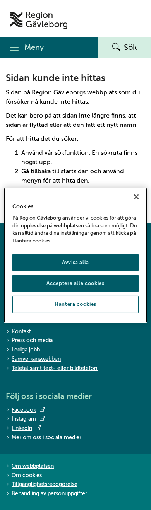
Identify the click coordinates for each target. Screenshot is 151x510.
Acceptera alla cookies (75, 283)
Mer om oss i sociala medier (46, 437)
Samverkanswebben (36, 359)
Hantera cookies (75, 304)
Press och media (32, 340)
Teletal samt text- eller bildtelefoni (55, 368)
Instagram (24, 419)
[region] (76, 254)
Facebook (24, 410)
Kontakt (21, 331)
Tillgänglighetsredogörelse (44, 484)
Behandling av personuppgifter (49, 493)
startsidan (75, 171)
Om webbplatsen (33, 466)
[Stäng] (136, 196)
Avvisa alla (75, 262)
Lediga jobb (26, 350)
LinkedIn (22, 428)
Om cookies (27, 475)
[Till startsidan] (38, 20)
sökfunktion (72, 152)
